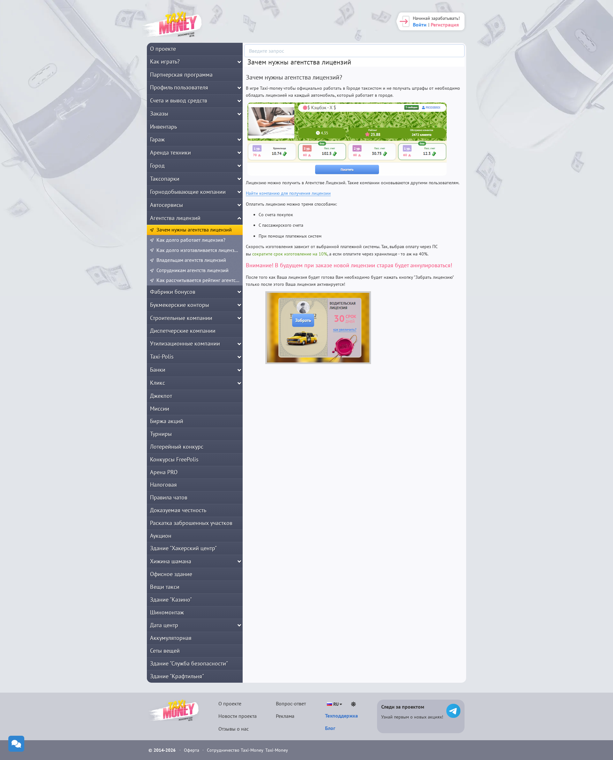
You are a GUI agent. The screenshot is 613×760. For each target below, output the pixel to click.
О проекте (163, 48)
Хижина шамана (170, 561)
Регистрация (445, 24)
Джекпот (161, 395)
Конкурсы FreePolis (174, 459)
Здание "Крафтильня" (177, 676)
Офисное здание (171, 574)
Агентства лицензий (175, 218)
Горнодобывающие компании (188, 191)
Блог (330, 728)
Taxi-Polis (162, 356)
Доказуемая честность (178, 510)
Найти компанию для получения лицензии (288, 193)
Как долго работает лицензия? (190, 240)
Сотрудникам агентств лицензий (192, 270)
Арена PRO (164, 472)
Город (157, 165)
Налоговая (163, 484)
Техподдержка (341, 715)
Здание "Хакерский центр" (183, 548)
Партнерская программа (181, 74)
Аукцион (160, 535)
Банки (157, 369)
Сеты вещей (165, 650)
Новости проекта (237, 716)
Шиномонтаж (167, 612)
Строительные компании (181, 318)
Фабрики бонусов (172, 291)
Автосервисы (166, 205)
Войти (420, 24)
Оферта (192, 750)
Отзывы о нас (233, 729)
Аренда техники (170, 152)
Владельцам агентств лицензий (191, 260)
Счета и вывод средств (178, 100)
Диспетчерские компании (183, 330)
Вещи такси (164, 586)
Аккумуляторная (171, 638)
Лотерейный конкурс (176, 446)
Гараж (157, 139)
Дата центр (164, 625)
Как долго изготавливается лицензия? (199, 250)
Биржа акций (166, 421)
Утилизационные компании (185, 343)
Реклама (285, 716)
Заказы (159, 113)
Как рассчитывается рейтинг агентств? (199, 280)
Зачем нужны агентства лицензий (194, 229)
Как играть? (165, 61)
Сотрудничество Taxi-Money (235, 750)
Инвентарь (163, 126)
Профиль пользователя (179, 87)
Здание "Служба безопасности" (189, 663)
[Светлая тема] (353, 704)
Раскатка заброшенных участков (191, 523)
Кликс (157, 382)
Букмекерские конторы (179, 304)
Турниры (161, 433)
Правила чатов (168, 497)
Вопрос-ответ (291, 703)
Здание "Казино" (171, 599)
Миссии (159, 408)
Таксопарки (164, 178)
